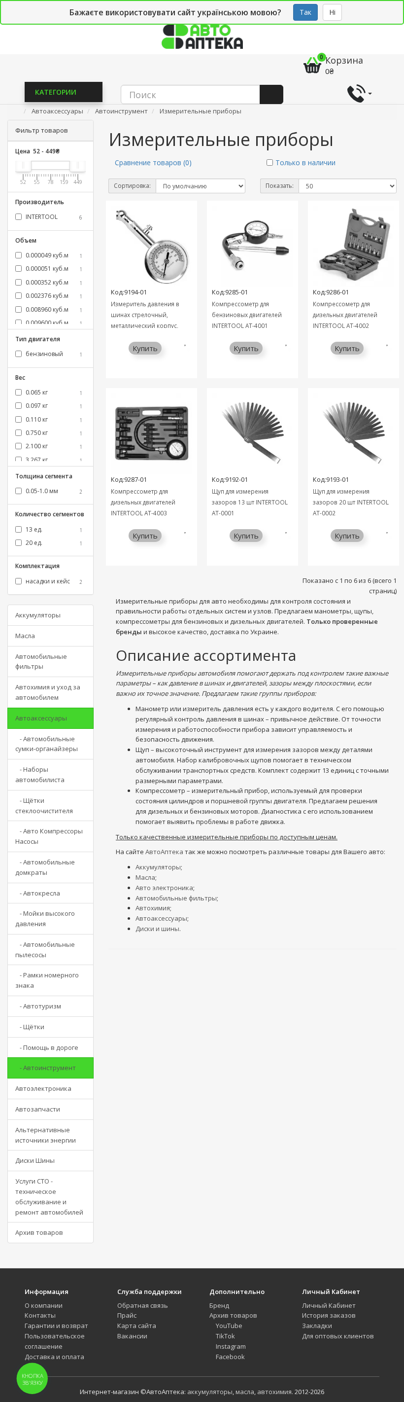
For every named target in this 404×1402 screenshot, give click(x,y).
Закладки (317, 1325)
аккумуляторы (210, 1391)
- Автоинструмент (45, 1067)
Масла (25, 635)
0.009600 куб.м (53, 323)
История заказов (329, 1315)
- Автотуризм (38, 1006)
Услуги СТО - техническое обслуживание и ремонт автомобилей (49, 1196)
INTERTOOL (53, 217)
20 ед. (53, 543)
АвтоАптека (164, 851)
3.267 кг (53, 460)
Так (305, 12)
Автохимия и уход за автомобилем (47, 692)
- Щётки (29, 1026)
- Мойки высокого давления (45, 918)
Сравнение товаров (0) (153, 162)
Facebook (229, 1356)
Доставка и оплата (54, 1356)
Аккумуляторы (38, 615)
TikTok (224, 1335)
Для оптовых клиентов (338, 1335)
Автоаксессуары (41, 718)
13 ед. (53, 529)
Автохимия (152, 907)
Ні (332, 12)
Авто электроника (164, 887)
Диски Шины (35, 1160)
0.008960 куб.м (53, 309)
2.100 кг (53, 446)
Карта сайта (136, 1325)
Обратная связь (142, 1305)
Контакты (40, 1315)
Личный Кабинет (329, 1305)
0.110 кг (53, 419)
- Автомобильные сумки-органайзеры (46, 744)
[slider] (23, 165)
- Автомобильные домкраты (45, 867)
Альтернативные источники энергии (45, 1135)
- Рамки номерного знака (47, 980)
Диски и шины (157, 928)
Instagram (230, 1346)
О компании (44, 1305)
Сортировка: (132, 185)
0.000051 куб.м (53, 268)
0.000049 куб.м (53, 255)
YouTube (228, 1325)
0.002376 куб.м (53, 295)
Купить (145, 348)
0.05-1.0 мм (53, 491)
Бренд (219, 1305)
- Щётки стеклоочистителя (44, 805)
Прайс (126, 1315)
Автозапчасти (37, 1109)
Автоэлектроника (43, 1088)
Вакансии (132, 1335)
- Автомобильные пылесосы (45, 949)
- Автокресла (37, 893)
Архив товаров (39, 1232)
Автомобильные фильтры (41, 661)
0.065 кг (53, 392)
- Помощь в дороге (46, 1047)
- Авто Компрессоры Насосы (49, 836)
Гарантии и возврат (56, 1325)
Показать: (280, 185)
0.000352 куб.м (53, 282)
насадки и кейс (53, 581)
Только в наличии (305, 162)
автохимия (274, 1391)
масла (245, 1391)
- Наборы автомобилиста (40, 774)
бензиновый (53, 354)
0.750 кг (53, 433)
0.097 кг (53, 405)
